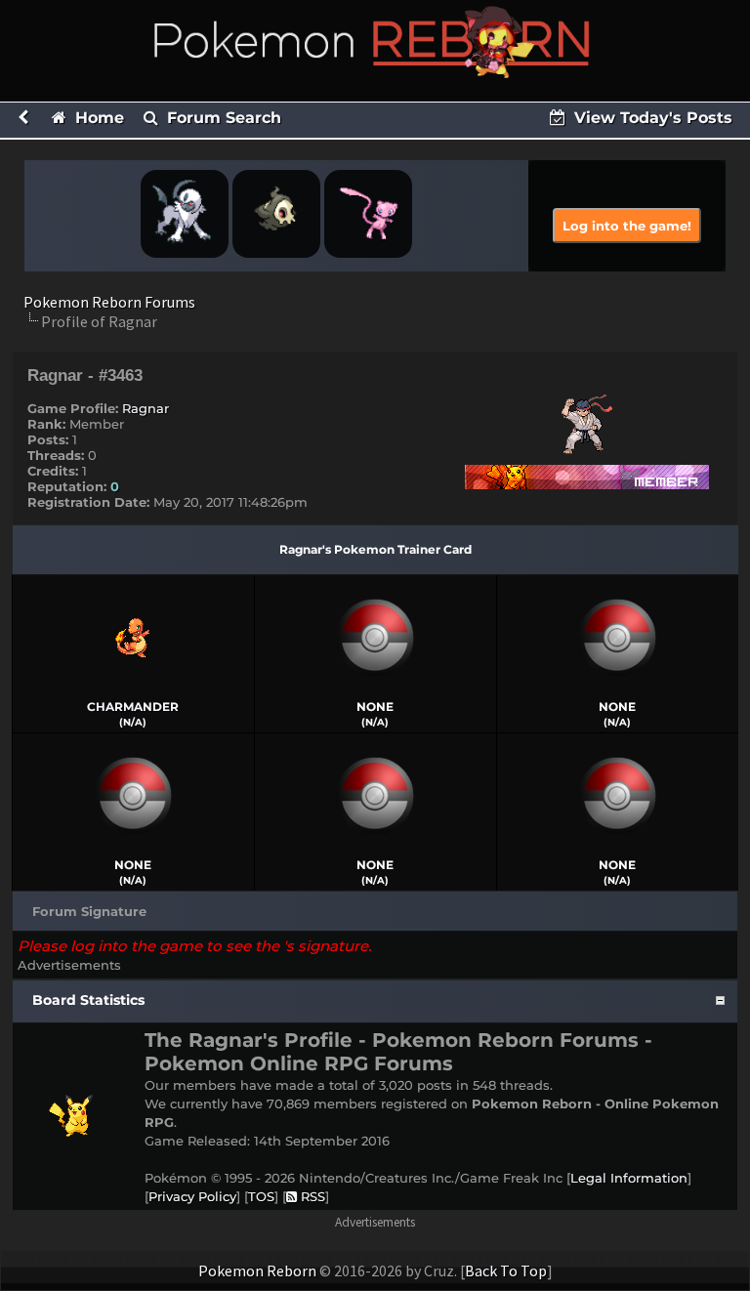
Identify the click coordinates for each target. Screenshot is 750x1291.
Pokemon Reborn (257, 1270)
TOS (261, 1196)
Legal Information (629, 1178)
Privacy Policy (192, 1196)
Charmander (133, 706)
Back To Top (506, 1270)
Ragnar (145, 408)
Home (97, 117)
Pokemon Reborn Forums (109, 302)
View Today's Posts (650, 117)
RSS (311, 1196)
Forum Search (221, 117)
